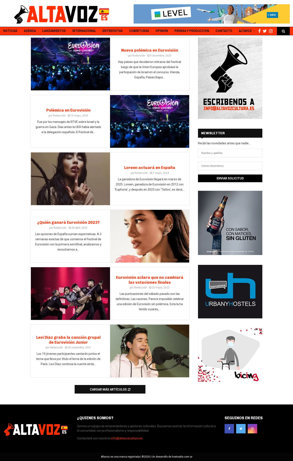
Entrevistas (113, 31)
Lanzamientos (54, 31)
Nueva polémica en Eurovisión (149, 50)
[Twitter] (266, 31)
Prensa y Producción (191, 31)
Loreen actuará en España (149, 167)
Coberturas (139, 31)
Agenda (30, 31)
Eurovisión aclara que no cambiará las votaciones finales (149, 280)
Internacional (84, 31)
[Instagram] (272, 31)
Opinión (162, 31)
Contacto (224, 31)
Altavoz (245, 31)
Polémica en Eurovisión (68, 110)
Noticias (10, 31)
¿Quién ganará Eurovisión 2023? (68, 222)
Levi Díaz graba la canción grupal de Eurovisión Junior (68, 340)
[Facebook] (260, 31)
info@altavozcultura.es (127, 438)
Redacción (138, 55)
